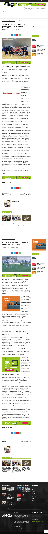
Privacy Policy (35, 519)
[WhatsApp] (20, 35)
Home (3, 20)
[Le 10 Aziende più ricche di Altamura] (34, 46)
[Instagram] (40, 1)
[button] (44, 17)
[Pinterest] (17, 35)
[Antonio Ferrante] (3, 32)
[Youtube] (41, 1)
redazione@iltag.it (21, 528)
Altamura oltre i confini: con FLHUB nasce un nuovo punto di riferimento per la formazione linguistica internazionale (6, 224)
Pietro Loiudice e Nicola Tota (11, 532)
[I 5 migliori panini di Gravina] (34, 54)
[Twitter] (15, 35)
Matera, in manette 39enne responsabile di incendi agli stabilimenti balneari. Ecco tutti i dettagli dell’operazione (41, 41)
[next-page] (5, 230)
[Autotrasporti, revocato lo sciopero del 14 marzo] (34, 50)
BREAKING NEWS (5, 21)
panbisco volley (8, 182)
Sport (14, 21)
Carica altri (38, 57)
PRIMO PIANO (10, 21)
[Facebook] (38, 1)
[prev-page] (3, 230)
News (6, 20)
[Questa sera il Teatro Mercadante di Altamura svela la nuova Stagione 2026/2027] (26, 218)
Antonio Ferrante (8, 31)
